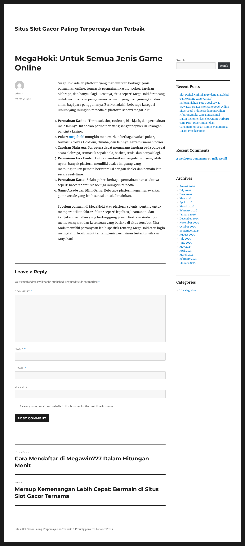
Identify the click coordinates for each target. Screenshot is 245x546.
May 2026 (186, 198)
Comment (23, 291)
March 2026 (187, 206)
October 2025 (188, 226)
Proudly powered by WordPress (94, 529)
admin (19, 93)
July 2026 (185, 190)
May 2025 (185, 246)
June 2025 (186, 242)
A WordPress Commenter (191, 158)
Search (180, 60)
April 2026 (186, 202)
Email (20, 368)
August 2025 (187, 234)
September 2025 (189, 230)
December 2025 (189, 218)
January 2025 (188, 262)
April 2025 (186, 250)
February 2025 (188, 258)
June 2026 (186, 194)
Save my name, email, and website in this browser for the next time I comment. (68, 406)
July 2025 (185, 238)
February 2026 (188, 210)
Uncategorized (188, 290)
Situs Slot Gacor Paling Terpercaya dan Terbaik (80, 28)
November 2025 (189, 222)
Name (20, 349)
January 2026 (188, 214)
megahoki (76, 137)
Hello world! (219, 158)
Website (21, 386)
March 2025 (187, 254)
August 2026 (187, 186)
